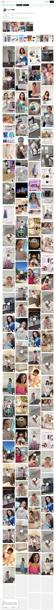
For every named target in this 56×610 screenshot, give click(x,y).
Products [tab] (12, 15)
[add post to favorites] (13, 66)
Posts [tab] (6, 15)
